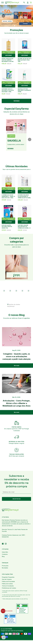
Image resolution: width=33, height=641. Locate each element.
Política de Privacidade (8, 581)
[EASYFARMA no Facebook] (3, 544)
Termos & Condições (8, 586)
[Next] (29, 16)
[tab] (12, 25)
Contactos (5, 554)
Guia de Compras (7, 579)
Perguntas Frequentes (8, 577)
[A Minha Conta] (27, 2)
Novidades (5, 568)
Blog (3, 556)
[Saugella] (16, 126)
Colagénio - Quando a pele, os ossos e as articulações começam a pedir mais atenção (16, 356)
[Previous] (3, 16)
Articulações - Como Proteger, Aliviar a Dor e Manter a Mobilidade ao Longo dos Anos (16, 403)
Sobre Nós (5, 552)
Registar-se (16, 499)
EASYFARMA (8, 629)
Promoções (5, 565)
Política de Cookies (7, 583)
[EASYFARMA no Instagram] (6, 544)
